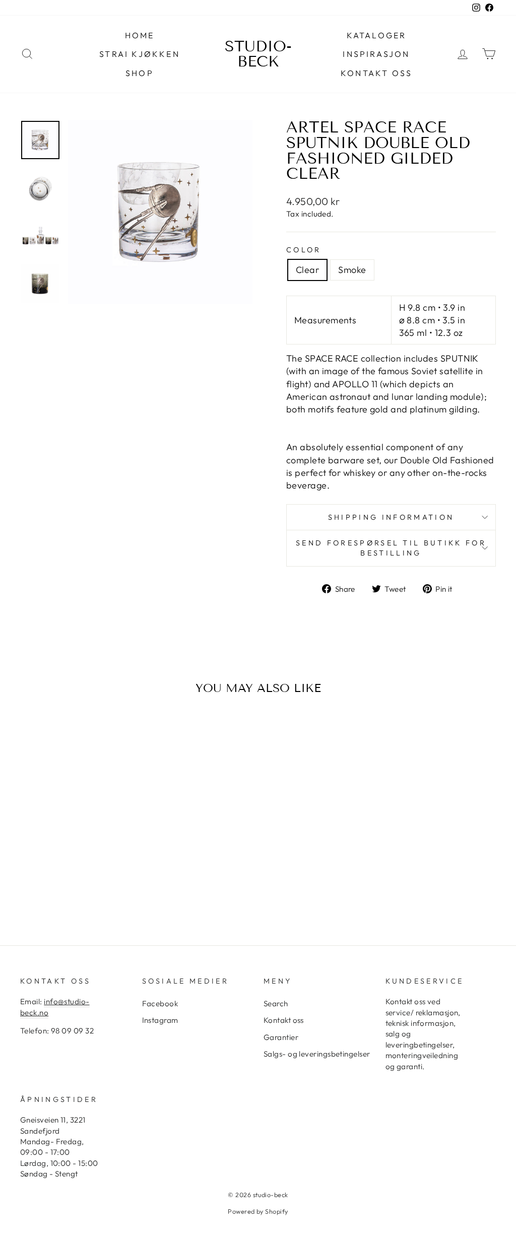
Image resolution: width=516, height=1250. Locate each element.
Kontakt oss (376, 73)
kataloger (377, 35)
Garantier (281, 1037)
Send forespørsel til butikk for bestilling (391, 548)
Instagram (160, 1020)
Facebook (160, 1003)
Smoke (352, 269)
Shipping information (391, 517)
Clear (307, 269)
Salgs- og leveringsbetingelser (317, 1054)
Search (276, 1003)
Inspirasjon (376, 54)
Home (140, 35)
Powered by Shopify (258, 1211)
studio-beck (258, 54)
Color (303, 249)
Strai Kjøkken (139, 54)
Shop (139, 73)
